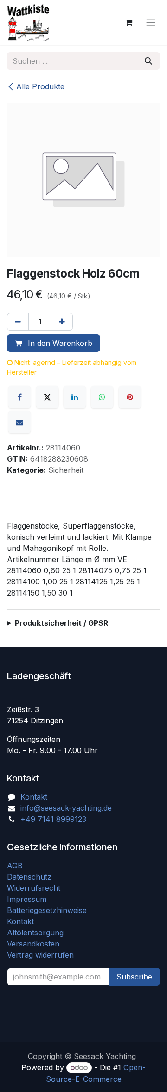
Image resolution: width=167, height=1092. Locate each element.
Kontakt (33, 796)
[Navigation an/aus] (150, 22)
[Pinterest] (130, 397)
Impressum (26, 899)
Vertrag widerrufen (40, 955)
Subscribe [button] (134, 976)
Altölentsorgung (35, 932)
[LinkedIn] (75, 397)
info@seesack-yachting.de (66, 808)
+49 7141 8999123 (53, 819)
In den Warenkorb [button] (59, 343)
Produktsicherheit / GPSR (61, 623)
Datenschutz (29, 876)
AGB (16, 865)
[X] (47, 397)
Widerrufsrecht (33, 888)
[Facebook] (19, 397)
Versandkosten (36, 943)
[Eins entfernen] (18, 322)
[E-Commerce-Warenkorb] (128, 22)
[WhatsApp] (102, 397)
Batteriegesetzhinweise (47, 910)
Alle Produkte (40, 86)
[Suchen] (148, 61)
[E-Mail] (19, 422)
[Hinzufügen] (62, 322)
